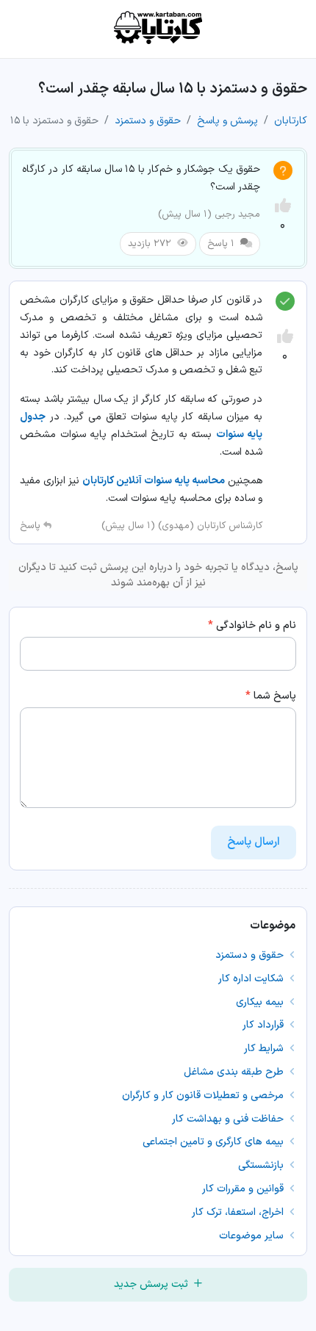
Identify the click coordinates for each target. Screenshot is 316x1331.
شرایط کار (265, 1048)
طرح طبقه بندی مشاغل (235, 1072)
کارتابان (290, 121)
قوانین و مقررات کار (244, 1189)
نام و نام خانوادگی (252, 625)
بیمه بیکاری (261, 1002)
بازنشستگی (262, 1165)
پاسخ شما (270, 696)
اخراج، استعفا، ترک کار (239, 1212)
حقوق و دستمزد (148, 121)
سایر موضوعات (253, 1236)
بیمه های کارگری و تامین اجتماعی (215, 1142)
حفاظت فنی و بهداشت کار (229, 1119)
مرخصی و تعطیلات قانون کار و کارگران (204, 1095)
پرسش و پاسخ (227, 121)
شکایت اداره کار (252, 978)
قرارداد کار (265, 1025)
